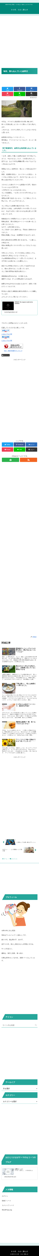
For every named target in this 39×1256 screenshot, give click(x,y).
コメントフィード (8, 1205)
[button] (35, 1025)
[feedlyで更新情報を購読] (10, 460)
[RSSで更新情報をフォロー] (28, 460)
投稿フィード (6, 1201)
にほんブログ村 (7, 334)
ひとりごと (6, 355)
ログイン (5, 1196)
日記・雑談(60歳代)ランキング (13, 351)
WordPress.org (7, 1210)
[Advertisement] (19, 44)
